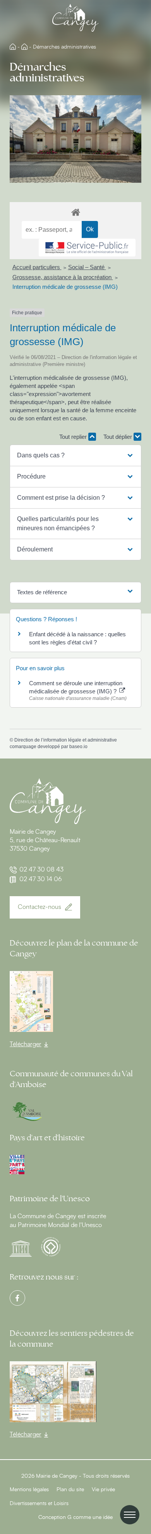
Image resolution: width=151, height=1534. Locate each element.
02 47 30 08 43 (41, 869)
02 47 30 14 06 (40, 879)
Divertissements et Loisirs (39, 1503)
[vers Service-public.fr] (87, 247)
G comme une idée (90, 1517)
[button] (75, 455)
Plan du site (70, 1489)
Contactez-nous (39, 907)
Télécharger (25, 1044)
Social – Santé (87, 267)
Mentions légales (29, 1489)
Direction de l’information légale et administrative (65, 740)
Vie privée (103, 1489)
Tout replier (73, 436)
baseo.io (78, 746)
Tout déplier (118, 436)
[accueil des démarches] (75, 212)
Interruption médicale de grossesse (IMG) (65, 286)
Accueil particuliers (37, 267)
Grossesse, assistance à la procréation (62, 277)
